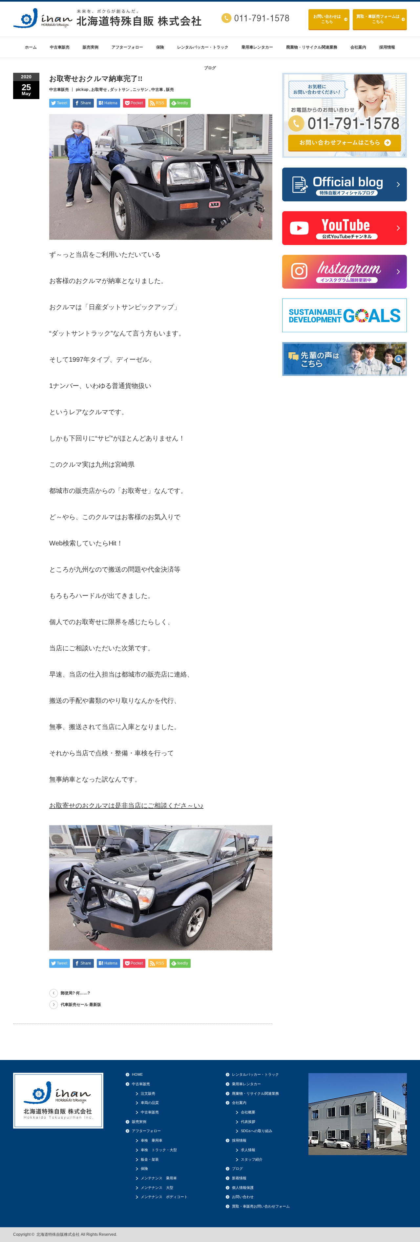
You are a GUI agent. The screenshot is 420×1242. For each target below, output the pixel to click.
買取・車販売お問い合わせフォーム (261, 1206)
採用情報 (387, 47)
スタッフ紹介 (251, 1159)
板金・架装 (150, 1159)
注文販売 (148, 1093)
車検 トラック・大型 (159, 1150)
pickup (82, 89)
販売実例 (90, 47)
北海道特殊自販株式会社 (58, 1234)
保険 (160, 47)
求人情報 (248, 1150)
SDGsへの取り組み (256, 1131)
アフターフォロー (127, 47)
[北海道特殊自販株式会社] (108, 26)
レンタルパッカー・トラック (202, 47)
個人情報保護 (243, 1188)
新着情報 (239, 1178)
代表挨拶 (248, 1122)
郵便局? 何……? (75, 993)
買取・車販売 (378, 19)
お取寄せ (99, 89)
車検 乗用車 (151, 1140)
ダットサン (120, 89)
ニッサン (140, 89)
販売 (170, 89)
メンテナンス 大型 (157, 1188)
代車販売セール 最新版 (81, 1004)
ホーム (31, 47)
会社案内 (358, 47)
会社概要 (248, 1112)
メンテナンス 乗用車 (159, 1178)
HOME (137, 1074)
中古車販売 (60, 47)
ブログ (210, 68)
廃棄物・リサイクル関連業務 (311, 47)
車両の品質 (150, 1103)
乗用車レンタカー (257, 47)
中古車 (157, 89)
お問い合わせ (327, 19)
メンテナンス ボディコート (164, 1197)
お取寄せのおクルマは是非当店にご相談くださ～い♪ (126, 805)
